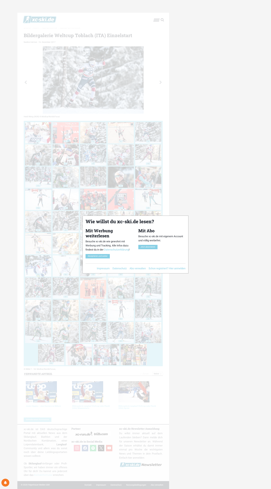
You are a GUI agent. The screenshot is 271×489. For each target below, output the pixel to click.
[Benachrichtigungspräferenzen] (5, 483)
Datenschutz (119, 268)
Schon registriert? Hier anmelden (167, 268)
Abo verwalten (138, 268)
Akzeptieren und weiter (98, 256)
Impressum (103, 268)
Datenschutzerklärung (116, 249)
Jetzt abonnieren (147, 247)
